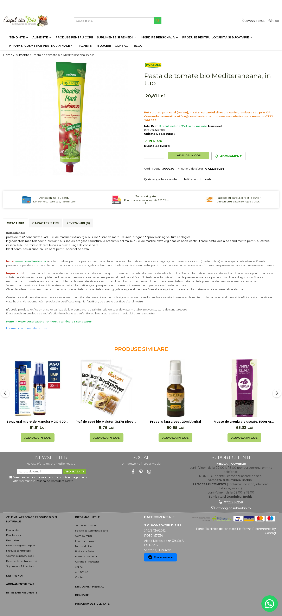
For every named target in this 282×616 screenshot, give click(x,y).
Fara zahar (12, 540)
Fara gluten (13, 530)
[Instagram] (149, 471)
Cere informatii (199, 179)
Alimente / (24, 55)
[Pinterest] (141, 471)
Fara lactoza (13, 535)
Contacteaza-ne (163, 557)
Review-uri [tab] (78, 223)
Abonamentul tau (20, 584)
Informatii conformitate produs (26, 328)
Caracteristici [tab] (45, 223)
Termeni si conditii (85, 525)
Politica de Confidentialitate (54, 481)
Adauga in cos (189, 155)
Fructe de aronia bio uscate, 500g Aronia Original (244, 421)
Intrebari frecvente (21, 592)
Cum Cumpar (83, 535)
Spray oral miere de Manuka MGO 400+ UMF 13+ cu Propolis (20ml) (38, 421)
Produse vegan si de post (20, 545)
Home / (9, 55)
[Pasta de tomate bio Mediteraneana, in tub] (70, 118)
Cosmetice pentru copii (20, 555)
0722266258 (233, 502)
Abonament (230, 156)
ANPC (79, 566)
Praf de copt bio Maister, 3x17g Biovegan (106, 421)
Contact (80, 577)
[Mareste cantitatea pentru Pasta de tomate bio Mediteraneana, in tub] (161, 155)
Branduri (82, 595)
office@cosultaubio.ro (233, 508)
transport (215, 126)
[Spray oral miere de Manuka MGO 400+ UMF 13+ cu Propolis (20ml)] (38, 388)
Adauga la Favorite (162, 179)
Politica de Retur (85, 551)
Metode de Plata (84, 546)
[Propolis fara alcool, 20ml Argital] (175, 388)
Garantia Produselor (87, 561)
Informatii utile (87, 517)
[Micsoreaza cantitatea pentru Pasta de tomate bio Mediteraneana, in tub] (147, 155)
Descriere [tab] (15, 223)
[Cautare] (157, 20)
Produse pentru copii (18, 550)
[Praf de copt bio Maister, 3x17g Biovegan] (106, 388)
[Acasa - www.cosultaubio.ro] (29, 20)
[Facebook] (133, 471)
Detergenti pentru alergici (21, 560)
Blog (138, 46)
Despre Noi (14, 575)
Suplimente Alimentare (20, 566)
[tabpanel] (70, 118)
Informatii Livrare (85, 540)
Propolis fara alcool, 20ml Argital (175, 421)
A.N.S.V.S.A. (82, 571)
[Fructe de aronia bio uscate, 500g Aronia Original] (244, 388)
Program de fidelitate (92, 603)
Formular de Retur (86, 556)
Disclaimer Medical (89, 586)
